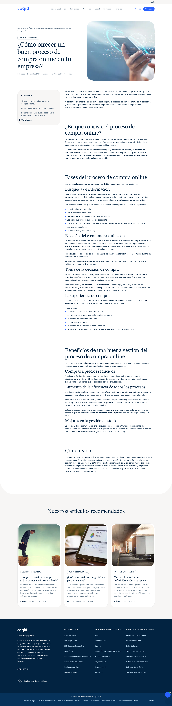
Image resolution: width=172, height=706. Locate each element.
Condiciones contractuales (46, 701)
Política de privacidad (65, 701)
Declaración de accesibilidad (128, 701)
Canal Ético (68, 651)
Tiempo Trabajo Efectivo (135, 651)
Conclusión (26, 120)
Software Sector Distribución (137, 662)
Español (151, 700)
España (152, 2)
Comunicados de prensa (73, 662)
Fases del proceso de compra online (37, 108)
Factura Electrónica (102, 657)
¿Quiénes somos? (70, 635)
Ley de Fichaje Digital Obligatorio (107, 651)
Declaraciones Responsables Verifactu (103, 701)
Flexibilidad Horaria (133, 641)
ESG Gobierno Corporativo (74, 646)
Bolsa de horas (131, 646)
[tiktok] (35, 673)
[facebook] (41, 673)
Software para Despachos (136, 672)
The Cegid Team (70, 641)
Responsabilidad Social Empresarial (77, 657)
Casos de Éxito (100, 641)
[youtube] (24, 673)
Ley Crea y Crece (101, 662)
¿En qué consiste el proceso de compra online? (35, 102)
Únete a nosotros (70, 672)
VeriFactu (98, 672)
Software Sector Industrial (136, 657)
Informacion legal (29, 701)
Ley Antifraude (100, 667)
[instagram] (30, 673)
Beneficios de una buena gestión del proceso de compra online (37, 114)
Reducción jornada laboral (136, 635)
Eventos (98, 646)
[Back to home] (33, 9)
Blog (97, 635)
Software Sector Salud (134, 667)
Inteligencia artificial (71, 667)
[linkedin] (18, 673)
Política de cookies (81, 701)
